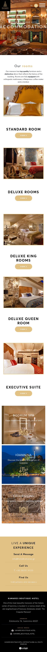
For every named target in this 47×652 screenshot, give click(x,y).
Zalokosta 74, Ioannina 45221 (23, 621)
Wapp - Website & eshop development (23, 648)
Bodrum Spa (23, 425)
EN (36, 6)
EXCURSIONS (23, 506)
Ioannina (23, 465)
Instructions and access (23, 582)
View (23, 135)
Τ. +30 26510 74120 (23, 570)
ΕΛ (31, 6)
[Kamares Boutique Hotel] (5, 5)
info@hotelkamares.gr (23, 558)
